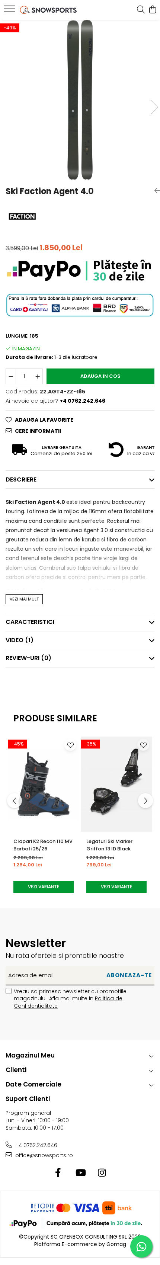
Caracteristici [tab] (30, 622)
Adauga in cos (100, 376)
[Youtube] (80, 1173)
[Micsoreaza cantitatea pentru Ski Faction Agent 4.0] (11, 376)
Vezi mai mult (24, 599)
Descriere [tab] (21, 479)
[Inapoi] (154, 191)
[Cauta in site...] (141, 10)
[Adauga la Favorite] (70, 745)
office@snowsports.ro (43, 1155)
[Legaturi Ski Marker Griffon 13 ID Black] (116, 784)
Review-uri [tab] (28, 658)
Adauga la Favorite (44, 420)
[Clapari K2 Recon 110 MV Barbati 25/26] (43, 784)
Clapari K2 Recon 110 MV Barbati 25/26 (43, 845)
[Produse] (10, 11)
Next (154, 107)
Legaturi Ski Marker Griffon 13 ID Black (109, 845)
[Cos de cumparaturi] (152, 10)
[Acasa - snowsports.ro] (48, 9)
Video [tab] (19, 640)
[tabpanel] (80, 100)
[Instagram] (102, 1173)
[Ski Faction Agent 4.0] (80, 100)
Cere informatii (38, 431)
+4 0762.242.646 (35, 1145)
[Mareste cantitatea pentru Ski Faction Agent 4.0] (38, 376)
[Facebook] (58, 1173)
